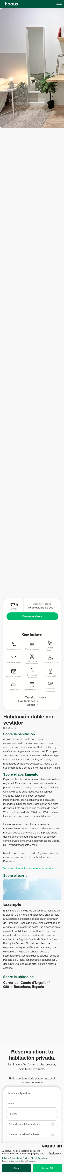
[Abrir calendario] (53, 1124)
